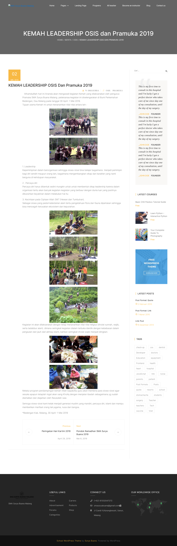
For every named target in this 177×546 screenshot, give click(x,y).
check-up (140, 347)
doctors (154, 352)
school (162, 389)
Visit (151, 411)
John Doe (144, 114)
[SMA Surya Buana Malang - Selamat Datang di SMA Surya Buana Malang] (24, 5)
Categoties (54, 515)
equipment (156, 358)
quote (138, 389)
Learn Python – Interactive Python (159, 214)
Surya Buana (91, 541)
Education (140, 358)
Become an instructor (131, 5)
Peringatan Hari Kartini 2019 (56, 431)
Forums (52, 510)
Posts (156, 384)
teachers (140, 405)
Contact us (161, 5)
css (151, 347)
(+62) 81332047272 (103, 500)
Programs (97, 5)
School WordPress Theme (69, 541)
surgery (139, 400)
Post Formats (142, 384)
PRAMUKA (118, 91)
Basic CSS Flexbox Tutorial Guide (150, 202)
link (153, 374)
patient (152, 379)
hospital (150, 368)
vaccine (139, 411)
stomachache (142, 395)
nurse (162, 374)
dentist (162, 347)
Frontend (140, 363)
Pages (63, 5)
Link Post (139, 321)
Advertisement (56, 505)
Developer (140, 352)
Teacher (152, 400)
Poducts (73, 505)
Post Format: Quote (144, 300)
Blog (148, 5)
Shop (71, 510)
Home (51, 5)
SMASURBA (93, 91)
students (158, 395)
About (52, 500)
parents (139, 379)
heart (138, 368)
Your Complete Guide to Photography (157, 233)
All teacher (111, 5)
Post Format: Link (143, 310)
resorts (150, 389)
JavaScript (141, 374)
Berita (68, 40)
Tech (152, 405)
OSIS (75, 40)
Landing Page (80, 5)
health (152, 363)
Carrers (72, 500)
